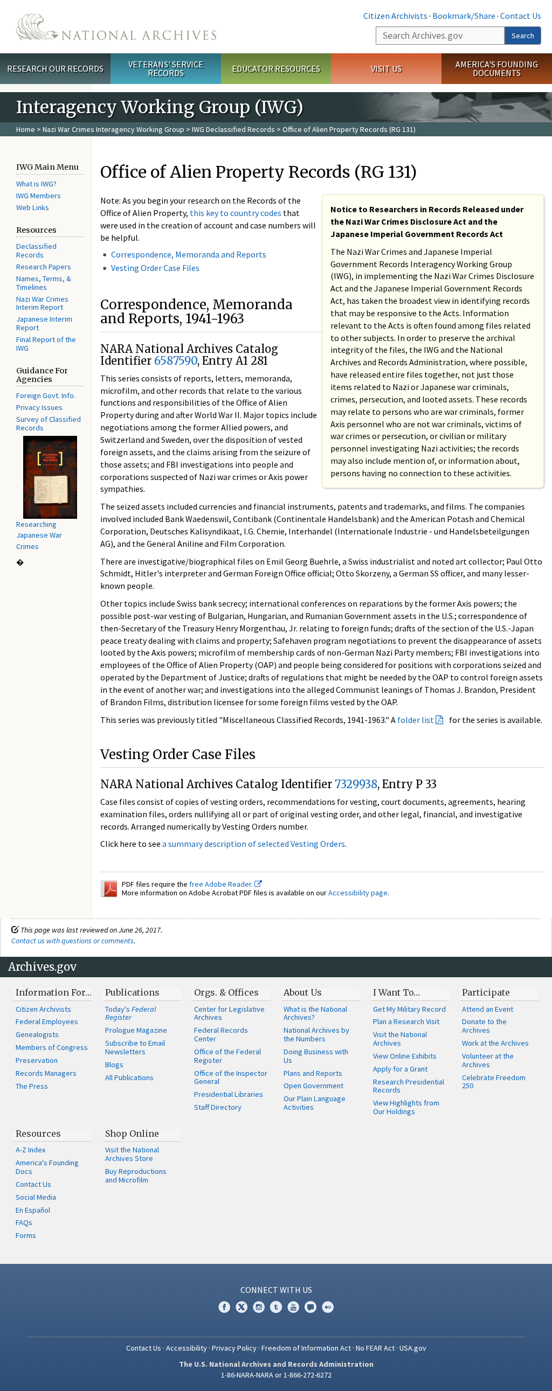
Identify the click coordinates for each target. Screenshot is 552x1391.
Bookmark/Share (463, 15)
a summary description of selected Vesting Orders (253, 843)
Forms (26, 1235)
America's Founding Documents (497, 69)
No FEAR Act (375, 1348)
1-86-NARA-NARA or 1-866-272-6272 (276, 1375)
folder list (415, 719)
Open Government (313, 1085)
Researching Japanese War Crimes (39, 535)
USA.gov (412, 1348)
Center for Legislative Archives (229, 1013)
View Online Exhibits (405, 1056)
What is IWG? (36, 184)
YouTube (293, 1306)
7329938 (356, 784)
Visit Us (386, 68)
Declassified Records (36, 250)
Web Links (32, 207)
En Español (33, 1210)
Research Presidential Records (408, 1086)
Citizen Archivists (395, 15)
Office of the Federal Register (227, 1056)
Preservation (37, 1060)
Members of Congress (52, 1047)
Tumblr (276, 1306)
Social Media (36, 1197)
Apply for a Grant (400, 1069)
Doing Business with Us (316, 1056)
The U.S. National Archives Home (116, 26)
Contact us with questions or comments (72, 940)
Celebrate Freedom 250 (494, 1082)
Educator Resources (276, 68)
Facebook (224, 1306)
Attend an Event (487, 1009)
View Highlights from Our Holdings (406, 1107)
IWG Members (38, 195)
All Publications (129, 1077)
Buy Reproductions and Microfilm (136, 1175)
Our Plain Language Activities (315, 1103)
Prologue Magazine (136, 1030)
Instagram (258, 1306)
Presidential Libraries (228, 1094)
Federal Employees (47, 1021)
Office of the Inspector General (230, 1077)
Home (25, 129)
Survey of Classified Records (48, 423)
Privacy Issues (39, 407)
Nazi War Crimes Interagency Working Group (113, 129)
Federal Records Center (221, 1034)
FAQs (24, 1222)
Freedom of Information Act (306, 1348)
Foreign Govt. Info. (45, 395)
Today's (130, 1013)
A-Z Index (30, 1149)
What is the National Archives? (315, 1013)
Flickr (327, 1306)
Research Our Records (55, 68)
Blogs (114, 1064)
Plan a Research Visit (406, 1021)
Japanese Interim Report (44, 323)
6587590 (175, 360)
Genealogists (37, 1034)
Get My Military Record (409, 1009)
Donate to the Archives (484, 1026)
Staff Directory (218, 1107)
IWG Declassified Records (233, 129)
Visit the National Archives (400, 1039)
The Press (32, 1086)
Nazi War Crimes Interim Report (42, 303)
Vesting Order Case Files (155, 267)
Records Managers (46, 1073)
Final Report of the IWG (46, 344)
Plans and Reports (313, 1073)
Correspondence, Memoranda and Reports (188, 254)
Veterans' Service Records (165, 69)
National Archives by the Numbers (316, 1034)
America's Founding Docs (47, 1167)
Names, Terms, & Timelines (43, 283)
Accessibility (186, 1348)
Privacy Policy (234, 1348)
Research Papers (43, 267)
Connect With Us (276, 1289)
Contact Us (520, 15)
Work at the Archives (495, 1043)
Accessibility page (358, 893)
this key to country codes (235, 212)
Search (523, 35)
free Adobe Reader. (221, 884)
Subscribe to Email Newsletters (135, 1047)
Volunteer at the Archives (488, 1060)
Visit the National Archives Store (132, 1154)
